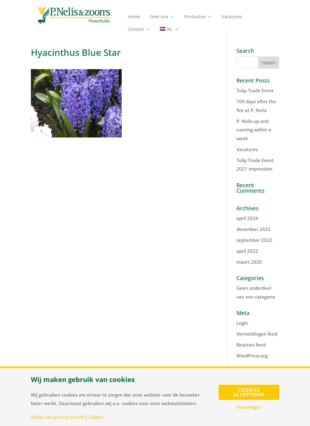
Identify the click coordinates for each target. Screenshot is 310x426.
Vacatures (232, 17)
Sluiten (96, 417)
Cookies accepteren (249, 392)
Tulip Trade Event (255, 90)
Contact (136, 29)
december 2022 (253, 229)
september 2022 (254, 240)
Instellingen (248, 407)
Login (242, 323)
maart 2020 (249, 262)
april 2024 (247, 218)
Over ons (159, 17)
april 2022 (247, 251)
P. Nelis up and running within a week (253, 129)
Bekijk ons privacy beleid (57, 417)
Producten (195, 17)
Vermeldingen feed (256, 334)
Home (134, 17)
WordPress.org (252, 356)
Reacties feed (250, 345)
